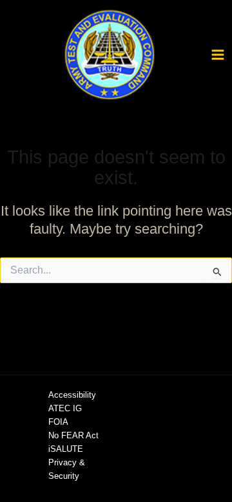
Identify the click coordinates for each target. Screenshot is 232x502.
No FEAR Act (73, 435)
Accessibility (72, 395)
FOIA (58, 422)
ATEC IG (65, 408)
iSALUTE (65, 449)
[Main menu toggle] (218, 55)
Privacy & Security (66, 469)
